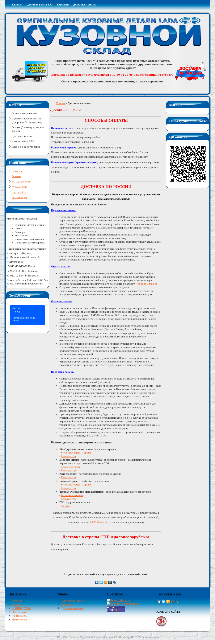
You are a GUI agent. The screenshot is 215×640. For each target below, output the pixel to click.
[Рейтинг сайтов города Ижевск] (123, 603)
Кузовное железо (22, 136)
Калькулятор (68, 456)
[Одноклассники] (106, 582)
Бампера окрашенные (24, 113)
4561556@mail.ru (146, 283)
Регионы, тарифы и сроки (76, 452)
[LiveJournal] (114, 582)
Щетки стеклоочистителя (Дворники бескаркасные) (27, 120)
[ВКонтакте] (97, 582)
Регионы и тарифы (72, 495)
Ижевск (16, 307)
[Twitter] (101, 582)
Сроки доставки (70, 466)
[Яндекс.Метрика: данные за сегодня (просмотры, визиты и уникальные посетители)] (118, 600)
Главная (61, 103)
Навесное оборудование (26, 146)
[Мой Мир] (110, 582)
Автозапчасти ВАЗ (23, 141)
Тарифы (65, 506)
